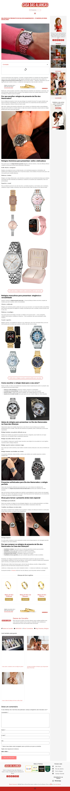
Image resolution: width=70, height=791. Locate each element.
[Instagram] (53, 40)
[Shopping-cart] (63, 40)
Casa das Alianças (57, 784)
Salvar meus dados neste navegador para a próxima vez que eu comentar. (22, 746)
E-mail (3, 735)
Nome (3, 729)
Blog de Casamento (13, 784)
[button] (35, 13)
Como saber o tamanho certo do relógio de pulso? (12, 666)
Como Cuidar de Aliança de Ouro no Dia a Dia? (12, 700)
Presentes (41, 628)
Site (2, 740)
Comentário (4, 712)
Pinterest (14, 570)
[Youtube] (57, 40)
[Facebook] (61, 40)
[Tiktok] (59, 40)
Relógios (46, 628)
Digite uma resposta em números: (10, 748)
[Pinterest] (55, 40)
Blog (37, 628)
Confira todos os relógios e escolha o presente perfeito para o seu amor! (25, 290)
